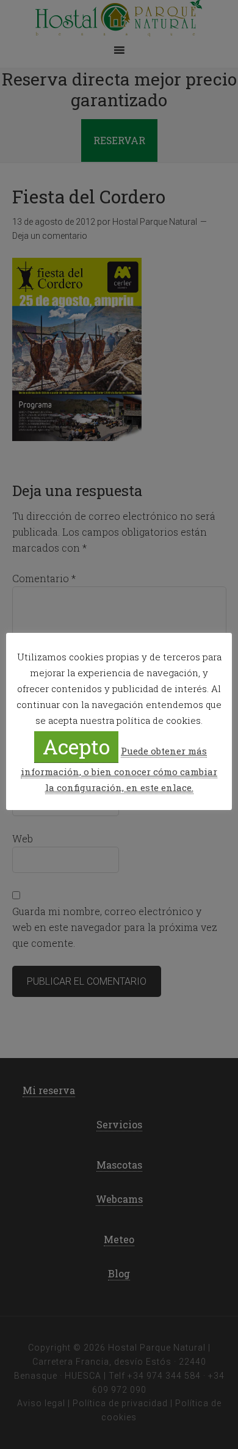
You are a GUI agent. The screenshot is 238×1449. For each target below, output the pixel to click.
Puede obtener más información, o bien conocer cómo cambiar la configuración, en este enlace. (119, 769)
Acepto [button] (76, 746)
